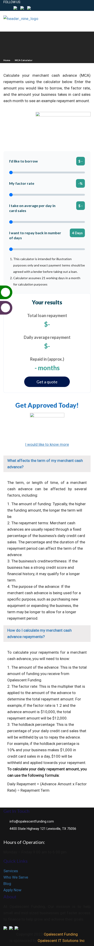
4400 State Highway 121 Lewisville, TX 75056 (43, 829)
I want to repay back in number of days (35, 235)
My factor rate (21, 183)
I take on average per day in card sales (32, 208)
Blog (7, 883)
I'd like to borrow (23, 161)
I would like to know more (47, 444)
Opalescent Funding (61, 934)
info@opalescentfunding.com (32, 821)
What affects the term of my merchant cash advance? (45, 463)
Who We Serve (15, 877)
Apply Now (12, 890)
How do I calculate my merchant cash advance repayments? (39, 633)
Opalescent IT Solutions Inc (61, 940)
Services (10, 871)
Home (6, 60)
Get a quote (47, 381)
